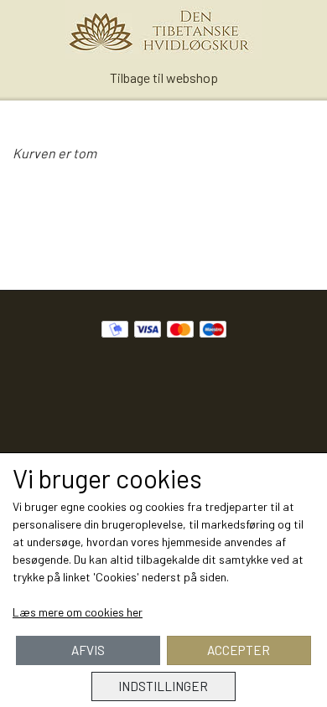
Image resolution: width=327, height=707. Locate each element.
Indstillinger (163, 686)
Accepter (238, 650)
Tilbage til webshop (164, 77)
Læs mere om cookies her (78, 612)
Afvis (88, 650)
